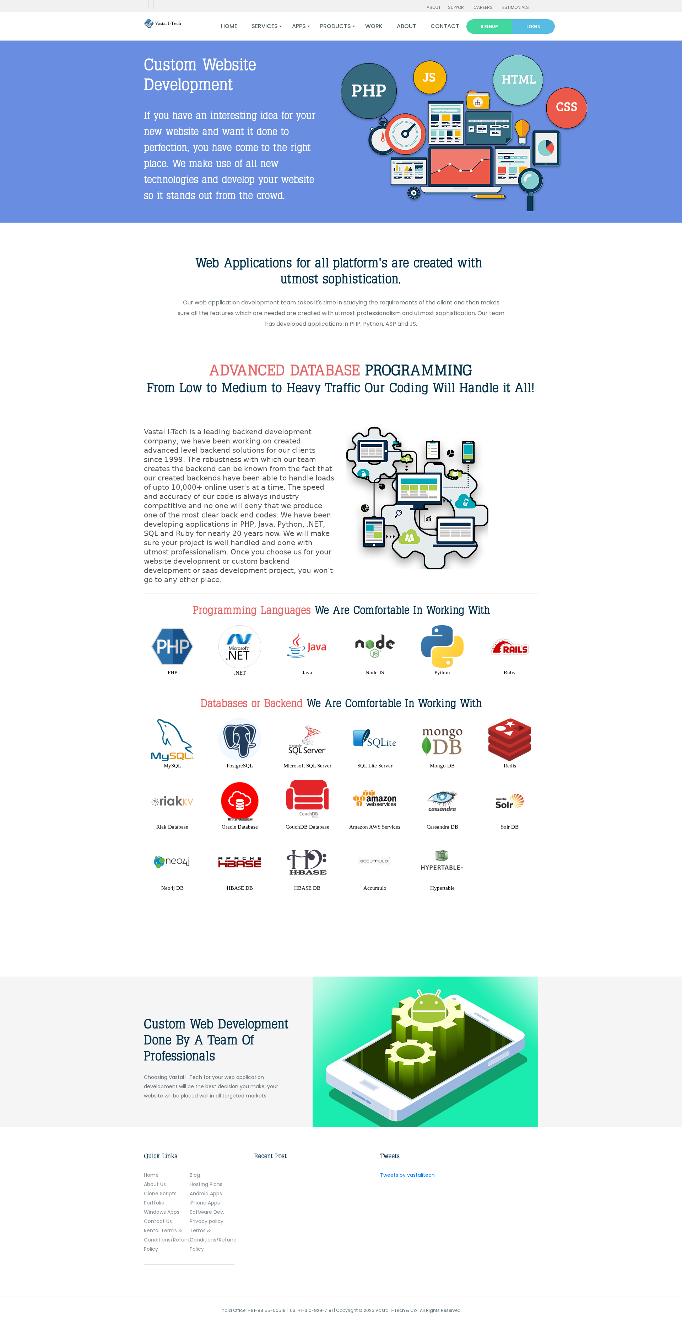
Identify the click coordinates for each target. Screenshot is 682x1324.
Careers (483, 7)
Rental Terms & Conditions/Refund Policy (167, 1240)
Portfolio (154, 1202)
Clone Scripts (160, 1193)
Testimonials (514, 7)
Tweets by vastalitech (407, 1175)
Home (229, 26)
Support (457, 7)
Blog (195, 1175)
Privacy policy (206, 1221)
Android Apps (206, 1193)
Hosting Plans (206, 1184)
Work (374, 26)
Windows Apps (161, 1212)
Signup (489, 26)
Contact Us (158, 1221)
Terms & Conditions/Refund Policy (213, 1240)
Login (533, 26)
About (434, 7)
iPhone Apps (205, 1202)
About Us (155, 1184)
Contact (445, 26)
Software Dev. (207, 1212)
